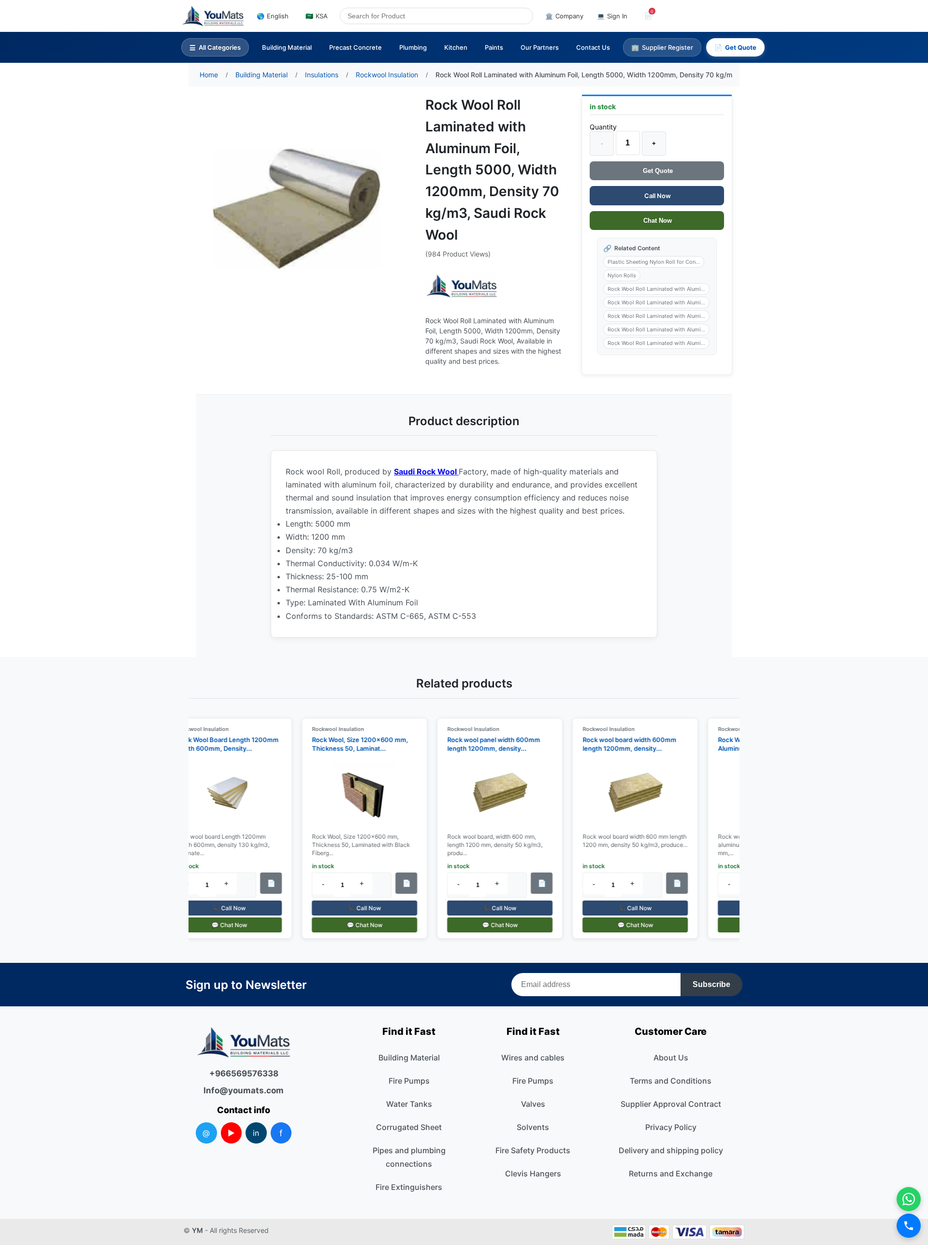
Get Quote (657, 170)
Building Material (287, 47)
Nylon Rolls (622, 275)
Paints (494, 47)
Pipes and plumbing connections (409, 1157)
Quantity (603, 127)
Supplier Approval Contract (671, 1104)
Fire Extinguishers (409, 1187)
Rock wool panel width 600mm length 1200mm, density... (487, 744)
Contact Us (593, 47)
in (256, 1133)
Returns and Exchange (670, 1173)
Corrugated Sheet (409, 1127)
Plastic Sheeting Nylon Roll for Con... (654, 261)
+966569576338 (243, 1073)
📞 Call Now (222, 908)
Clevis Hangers (533, 1173)
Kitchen (455, 47)
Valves (533, 1104)
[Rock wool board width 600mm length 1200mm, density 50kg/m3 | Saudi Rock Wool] (628, 793)
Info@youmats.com (243, 1090)
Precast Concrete (355, 47)
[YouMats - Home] (461, 286)
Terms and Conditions (670, 1081)
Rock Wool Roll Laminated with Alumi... (656, 289)
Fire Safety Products (532, 1150)
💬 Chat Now (223, 925)
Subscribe (711, 984)
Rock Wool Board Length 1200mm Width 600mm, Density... (221, 744)
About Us (670, 1057)
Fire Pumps (409, 1081)
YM (197, 1230)
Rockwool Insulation (196, 729)
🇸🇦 (316, 16)
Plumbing (413, 47)
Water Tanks (409, 1104)
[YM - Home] (213, 16)
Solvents (533, 1127)
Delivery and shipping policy (671, 1150)
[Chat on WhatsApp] (909, 1199)
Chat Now (656, 220)
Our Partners (540, 47)
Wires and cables (533, 1057)
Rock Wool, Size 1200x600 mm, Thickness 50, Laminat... (353, 744)
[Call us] (909, 1226)
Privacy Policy (670, 1127)
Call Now (657, 196)
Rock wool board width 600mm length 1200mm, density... (623, 744)
